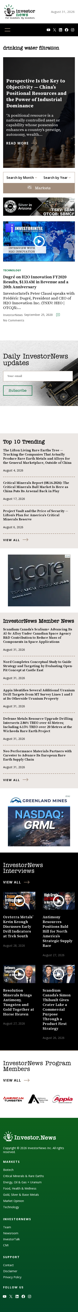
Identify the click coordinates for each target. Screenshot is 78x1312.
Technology (12, 270)
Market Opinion (13, 1201)
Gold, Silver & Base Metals (21, 1195)
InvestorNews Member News (38, 621)
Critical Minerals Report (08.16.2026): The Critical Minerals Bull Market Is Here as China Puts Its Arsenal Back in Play (36, 487)
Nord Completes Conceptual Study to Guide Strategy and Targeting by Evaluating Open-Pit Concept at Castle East (38, 666)
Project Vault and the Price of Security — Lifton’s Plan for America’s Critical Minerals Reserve (35, 515)
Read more (17, 143)
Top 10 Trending (24, 442)
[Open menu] (7, 30)
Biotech (8, 1170)
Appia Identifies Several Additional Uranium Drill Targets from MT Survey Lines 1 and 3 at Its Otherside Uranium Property (39, 694)
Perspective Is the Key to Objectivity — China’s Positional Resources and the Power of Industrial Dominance (36, 93)
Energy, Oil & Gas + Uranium (22, 1182)
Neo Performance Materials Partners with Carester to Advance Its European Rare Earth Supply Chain (37, 755)
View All (11, 540)
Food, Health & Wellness (19, 1188)
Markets (42, 188)
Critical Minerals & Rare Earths (23, 1176)
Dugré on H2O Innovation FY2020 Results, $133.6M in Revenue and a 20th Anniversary (35, 282)
